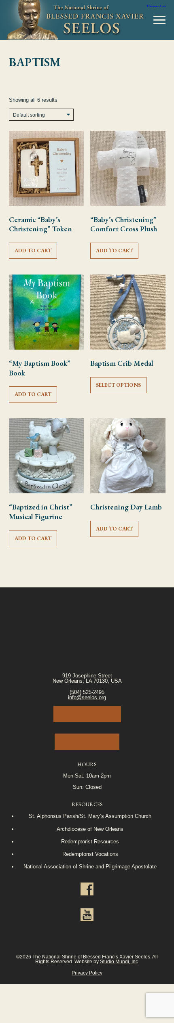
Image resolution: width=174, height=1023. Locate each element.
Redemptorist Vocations (90, 854)
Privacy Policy (87, 972)
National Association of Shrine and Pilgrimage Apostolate (90, 867)
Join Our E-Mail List (87, 714)
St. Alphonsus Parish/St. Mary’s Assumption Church (90, 816)
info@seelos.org (87, 697)
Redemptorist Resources (90, 842)
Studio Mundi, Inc (119, 961)
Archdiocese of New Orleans (90, 829)
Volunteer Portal (87, 741)
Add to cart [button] (33, 250)
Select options (118, 385)
